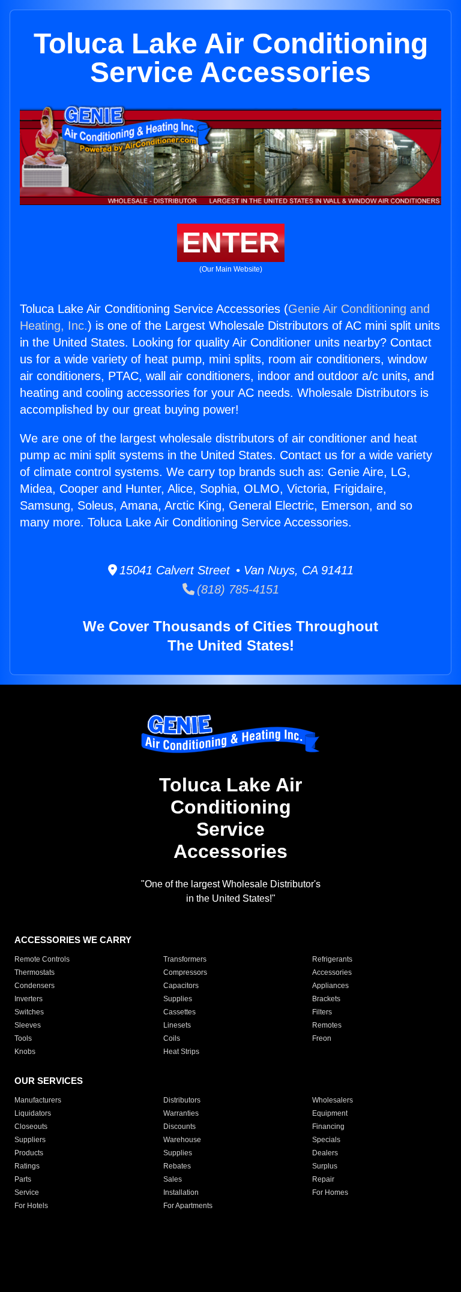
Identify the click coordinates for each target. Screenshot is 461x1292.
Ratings (27, 1166)
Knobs (24, 1051)
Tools (23, 1038)
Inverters (28, 999)
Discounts (179, 1126)
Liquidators (32, 1113)
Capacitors (181, 985)
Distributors (181, 1100)
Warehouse (182, 1140)
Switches (29, 1012)
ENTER (231, 242)
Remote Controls (42, 959)
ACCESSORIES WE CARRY (72, 940)
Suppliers (30, 1140)
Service (26, 1192)
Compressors (185, 972)
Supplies (177, 999)
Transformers (184, 959)
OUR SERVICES (48, 1081)
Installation (181, 1192)
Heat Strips (181, 1051)
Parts (22, 1179)
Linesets (177, 1025)
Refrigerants (332, 959)
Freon (321, 1038)
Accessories (332, 972)
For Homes (330, 1192)
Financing (328, 1126)
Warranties (181, 1113)
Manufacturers (37, 1100)
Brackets (326, 999)
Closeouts (30, 1126)
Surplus (324, 1166)
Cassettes (179, 1012)
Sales (172, 1179)
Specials (326, 1140)
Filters (322, 1012)
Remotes (327, 1025)
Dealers (325, 1153)
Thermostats (34, 972)
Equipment (330, 1113)
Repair (323, 1179)
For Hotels (31, 1205)
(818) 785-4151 (236, 589)
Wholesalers (332, 1100)
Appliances (330, 985)
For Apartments (187, 1205)
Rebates (177, 1166)
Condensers (34, 985)
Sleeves (27, 1025)
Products (28, 1153)
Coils (171, 1038)
